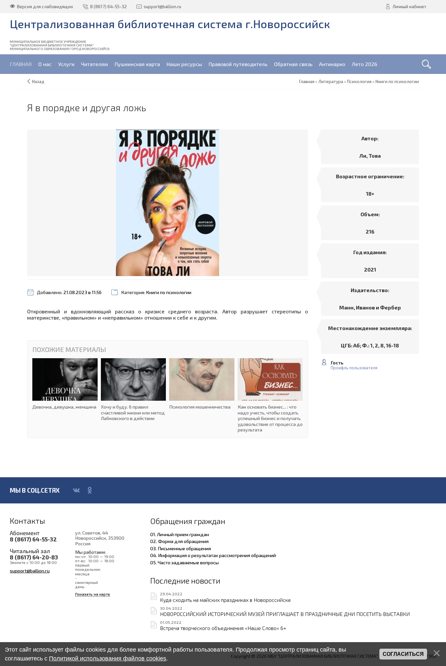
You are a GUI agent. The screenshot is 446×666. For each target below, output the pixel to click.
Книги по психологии (168, 292)
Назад (38, 81)
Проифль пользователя (354, 367)
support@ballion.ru (30, 570)
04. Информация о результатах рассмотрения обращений (213, 555)
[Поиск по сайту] (426, 64)
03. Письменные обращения (180, 548)
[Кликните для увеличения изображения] (167, 203)
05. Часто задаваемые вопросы (184, 562)
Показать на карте (92, 594)
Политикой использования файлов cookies (107, 658)
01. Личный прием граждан (179, 534)
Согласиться (403, 654)
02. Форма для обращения (179, 541)
